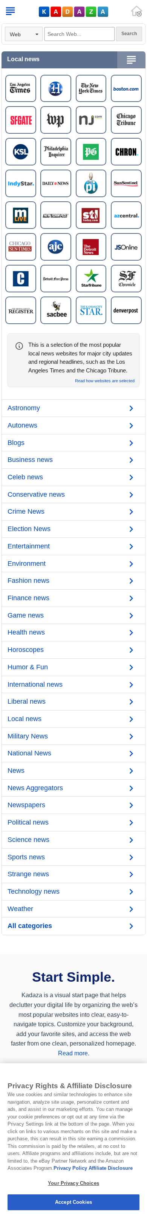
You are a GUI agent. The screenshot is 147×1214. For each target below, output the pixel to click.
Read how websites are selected (105, 381)
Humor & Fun (28, 667)
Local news (24, 719)
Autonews (22, 425)
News (16, 770)
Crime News (26, 511)
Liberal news (27, 701)
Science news (28, 839)
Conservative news (36, 494)
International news (35, 684)
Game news (26, 615)
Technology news (34, 891)
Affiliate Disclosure (111, 1168)
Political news (28, 822)
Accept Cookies (73, 1202)
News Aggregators (35, 788)
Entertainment (29, 546)
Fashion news (28, 580)
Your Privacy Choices (73, 1183)
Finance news (28, 598)
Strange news (28, 874)
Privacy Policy (70, 1168)
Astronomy (24, 408)
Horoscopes (26, 649)
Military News (28, 736)
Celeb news (25, 477)
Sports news (26, 857)
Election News (29, 529)
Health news (26, 632)
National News (29, 753)
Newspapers (26, 805)
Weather (20, 909)
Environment (27, 563)
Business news (30, 459)
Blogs (16, 442)
